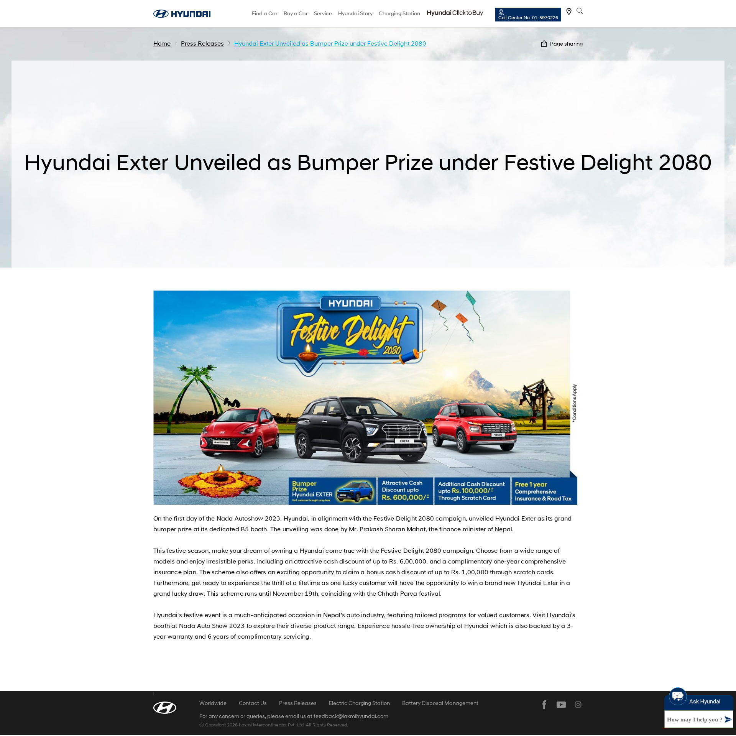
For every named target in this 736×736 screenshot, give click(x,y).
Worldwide (213, 703)
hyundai (181, 14)
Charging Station (399, 13)
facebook (544, 704)
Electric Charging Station (359, 703)
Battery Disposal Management (440, 703)
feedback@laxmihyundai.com (351, 716)
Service (323, 13)
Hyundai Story (355, 13)
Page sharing (566, 43)
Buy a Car (296, 13)
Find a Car (265, 13)
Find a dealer (569, 11)
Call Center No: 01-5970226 (528, 17)
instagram (578, 704)
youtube (561, 704)
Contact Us (253, 703)
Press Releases (298, 703)
